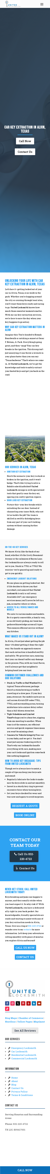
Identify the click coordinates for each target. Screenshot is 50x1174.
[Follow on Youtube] (39, 1003)
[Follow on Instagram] (12, 1003)
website (27, 929)
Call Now (25, 141)
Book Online (25, 815)
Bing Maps (11, 1018)
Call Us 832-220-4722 (26, 856)
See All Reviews (25, 1030)
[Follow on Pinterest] (23, 1003)
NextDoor (10, 1021)
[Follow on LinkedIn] (34, 1003)
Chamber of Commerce (30, 1018)
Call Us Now (25, 947)
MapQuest (39, 1021)
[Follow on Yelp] (28, 1003)
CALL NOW (25, 1170)
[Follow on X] (18, 1003)
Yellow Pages (24, 1021)
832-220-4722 (34, 926)
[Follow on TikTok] (7, 1009)
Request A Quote (25, 806)
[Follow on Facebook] (7, 1003)
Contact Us (25, 151)
